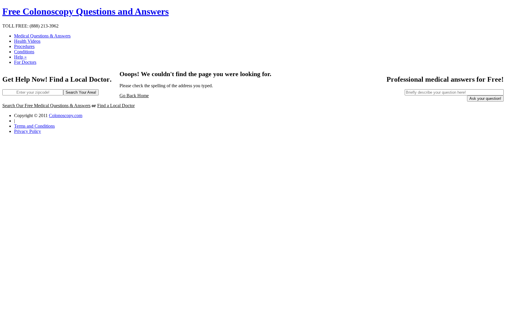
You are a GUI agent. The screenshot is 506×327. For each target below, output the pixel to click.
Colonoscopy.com (65, 115)
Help (20, 56)
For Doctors (25, 62)
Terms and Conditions (34, 126)
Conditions (24, 51)
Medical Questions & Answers (42, 35)
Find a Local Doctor (116, 105)
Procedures (24, 46)
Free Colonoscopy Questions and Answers (85, 11)
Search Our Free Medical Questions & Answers (46, 105)
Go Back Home (134, 95)
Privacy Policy (27, 131)
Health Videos (27, 41)
